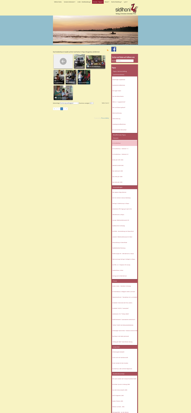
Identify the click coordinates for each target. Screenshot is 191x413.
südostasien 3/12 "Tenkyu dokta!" (120, 314)
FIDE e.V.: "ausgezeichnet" (118, 102)
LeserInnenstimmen (118, 74)
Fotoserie (115, 138)
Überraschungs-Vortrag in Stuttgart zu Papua (123, 259)
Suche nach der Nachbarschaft (120, 357)
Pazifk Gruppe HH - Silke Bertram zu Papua (123, 253)
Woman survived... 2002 (118, 406)
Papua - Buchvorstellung (120, 71)
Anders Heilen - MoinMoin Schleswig (121, 286)
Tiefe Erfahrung (116, 118)
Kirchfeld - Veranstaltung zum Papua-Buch (123, 231)
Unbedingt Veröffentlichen (119, 124)
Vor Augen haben (116, 90)
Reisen (106, 2)
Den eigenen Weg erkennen (119, 192)
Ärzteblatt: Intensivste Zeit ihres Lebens (122, 302)
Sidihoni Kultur (58, 2)
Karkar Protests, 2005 (117, 401)
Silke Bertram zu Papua (118, 214)
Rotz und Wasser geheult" (118, 107)
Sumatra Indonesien (69, 2)
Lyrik (125, 2)
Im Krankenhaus (79, 66)
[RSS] (108, 50)
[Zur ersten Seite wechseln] (54, 108)
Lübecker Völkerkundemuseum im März (122, 237)
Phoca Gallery (105, 118)
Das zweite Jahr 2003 (117, 171)
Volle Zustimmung (116, 113)
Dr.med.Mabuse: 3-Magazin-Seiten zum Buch (123, 291)
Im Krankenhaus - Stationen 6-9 (120, 154)
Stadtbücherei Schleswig (118, 225)
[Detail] (81, 63)
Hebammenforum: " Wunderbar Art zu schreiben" (124, 297)
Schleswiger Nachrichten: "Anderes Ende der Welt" (124, 330)
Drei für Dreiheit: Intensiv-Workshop (121, 198)
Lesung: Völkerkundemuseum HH (120, 220)
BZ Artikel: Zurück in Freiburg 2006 (121, 384)
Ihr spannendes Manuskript (119, 129)
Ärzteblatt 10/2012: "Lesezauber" (120, 308)
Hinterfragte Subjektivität (118, 79)
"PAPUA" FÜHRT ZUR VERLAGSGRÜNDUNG (122, 325)
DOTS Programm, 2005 (118, 395)
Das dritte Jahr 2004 (117, 176)
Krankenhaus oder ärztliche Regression (122, 368)
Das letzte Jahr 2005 (117, 182)
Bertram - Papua (97, 2)
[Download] (83, 63)
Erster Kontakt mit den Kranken (120, 363)
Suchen (114, 61)
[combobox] (125, 60)
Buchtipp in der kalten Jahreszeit (120, 336)
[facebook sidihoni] (113, 48)
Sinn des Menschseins (118, 96)
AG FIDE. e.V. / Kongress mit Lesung (121, 265)
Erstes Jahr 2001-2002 (117, 160)
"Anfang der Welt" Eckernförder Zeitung (122, 342)
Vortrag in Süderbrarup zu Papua (120, 203)
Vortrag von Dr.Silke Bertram (119, 276)
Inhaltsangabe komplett (118, 352)
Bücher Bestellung (116, 2)
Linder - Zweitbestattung (83, 2)
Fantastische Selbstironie (118, 85)
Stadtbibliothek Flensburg (118, 248)
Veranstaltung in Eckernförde (119, 242)
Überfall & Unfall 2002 (117, 165)
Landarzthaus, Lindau (117, 270)
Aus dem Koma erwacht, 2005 (119, 390)
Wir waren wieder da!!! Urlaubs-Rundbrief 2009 (124, 378)
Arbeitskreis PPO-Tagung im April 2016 (122, 209)
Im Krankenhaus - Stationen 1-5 (120, 148)
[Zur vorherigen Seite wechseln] (57, 108)
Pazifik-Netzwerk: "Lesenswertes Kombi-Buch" (123, 319)
